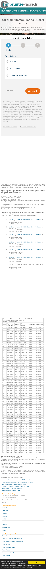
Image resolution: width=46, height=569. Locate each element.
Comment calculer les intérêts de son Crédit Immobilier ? (18, 482)
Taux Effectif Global (8, 553)
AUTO (14, 11)
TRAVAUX (34, 11)
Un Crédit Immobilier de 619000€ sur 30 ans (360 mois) (25, 257)
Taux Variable (6, 544)
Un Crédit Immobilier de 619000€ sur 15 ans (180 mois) (25, 234)
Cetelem (4, 507)
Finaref (4, 524)
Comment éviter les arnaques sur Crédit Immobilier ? (17, 480)
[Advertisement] (23, 159)
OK (37, 562)
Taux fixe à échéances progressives (12, 541)
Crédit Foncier (6, 527)
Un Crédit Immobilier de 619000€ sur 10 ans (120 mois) (25, 219)
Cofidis (4, 519)
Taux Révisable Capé (8, 547)
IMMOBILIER (6, 11)
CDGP (4, 530)
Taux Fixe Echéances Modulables (12, 538)
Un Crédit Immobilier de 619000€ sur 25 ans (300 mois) (25, 249)
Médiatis (4, 516)
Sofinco (4, 513)
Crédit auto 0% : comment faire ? (11, 490)
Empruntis (5, 510)
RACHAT (42, 11)
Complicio (5, 522)
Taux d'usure (6, 550)
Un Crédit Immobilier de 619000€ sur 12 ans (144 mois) (25, 227)
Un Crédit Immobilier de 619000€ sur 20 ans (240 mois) (25, 242)
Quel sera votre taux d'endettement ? (13, 488)
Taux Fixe (5, 536)
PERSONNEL (23, 11)
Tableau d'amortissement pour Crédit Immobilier (15, 486)
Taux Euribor (6, 555)
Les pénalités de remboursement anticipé (14, 484)
